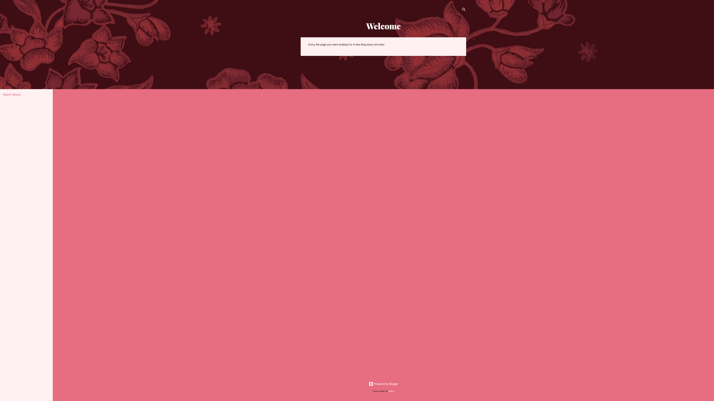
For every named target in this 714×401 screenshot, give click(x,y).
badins (391, 391)
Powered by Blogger (385, 384)
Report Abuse (12, 94)
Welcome (383, 25)
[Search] (464, 10)
